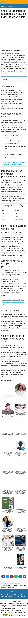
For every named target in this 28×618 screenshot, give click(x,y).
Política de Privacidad (7, 595)
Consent (5, 615)
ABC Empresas (7, 6)
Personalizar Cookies (14, 596)
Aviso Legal (17, 595)
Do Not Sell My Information (17, 615)
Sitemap (23, 596)
